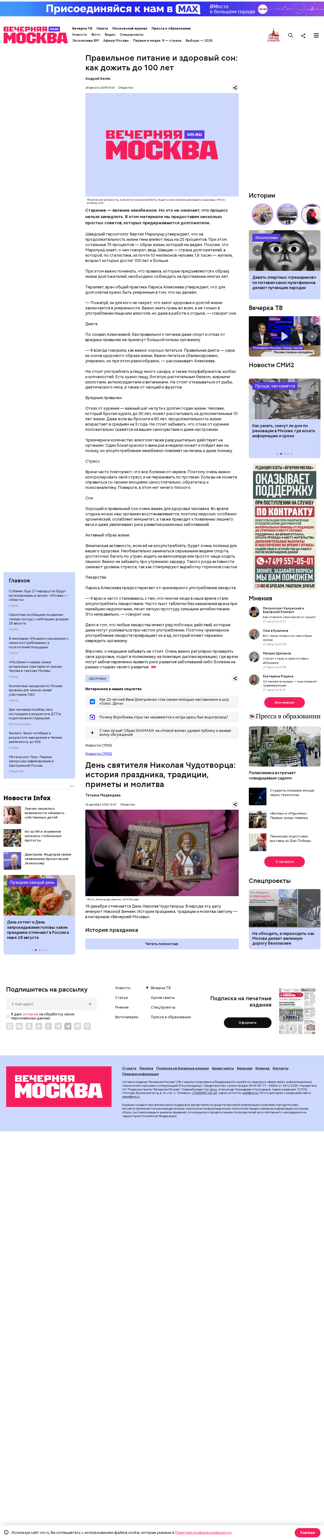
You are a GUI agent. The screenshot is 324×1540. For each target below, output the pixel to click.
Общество (16, 771)
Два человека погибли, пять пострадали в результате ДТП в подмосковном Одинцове (35, 713)
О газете (129, 1068)
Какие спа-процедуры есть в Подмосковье (284, 250)
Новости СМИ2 (98, 753)
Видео (110, 34)
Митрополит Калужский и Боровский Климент (283, 610)
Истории (262, 195)
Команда (262, 1068)
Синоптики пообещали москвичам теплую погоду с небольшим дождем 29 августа (39, 619)
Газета (102, 28)
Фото (96, 34)
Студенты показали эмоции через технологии (292, 793)
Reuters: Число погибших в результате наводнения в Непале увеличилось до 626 (35, 737)
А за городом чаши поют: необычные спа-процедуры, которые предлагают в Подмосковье (280, 285)
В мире (14, 747)
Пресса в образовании (171, 28)
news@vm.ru (131, 1097)
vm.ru (213, 1089)
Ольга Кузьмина (276, 630)
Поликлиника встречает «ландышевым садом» (272, 775)
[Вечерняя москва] (59, 1086)
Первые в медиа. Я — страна (157, 40)
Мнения (260, 598)
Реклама (146, 1068)
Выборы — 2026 (199, 40)
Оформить (248, 1022)
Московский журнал (129, 28)
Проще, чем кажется (275, 386)
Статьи (121, 998)
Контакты (281, 1068)
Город (13, 605)
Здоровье (97, 678)
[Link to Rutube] (77, 1026)
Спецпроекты (131, 34)
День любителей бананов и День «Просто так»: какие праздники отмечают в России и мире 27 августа (38, 930)
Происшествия (19, 724)
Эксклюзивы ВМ (85, 40)
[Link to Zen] (38, 1026)
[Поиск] (291, 35)
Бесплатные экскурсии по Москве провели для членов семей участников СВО (35, 690)
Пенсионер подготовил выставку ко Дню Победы (290, 838)
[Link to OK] (29, 1026)
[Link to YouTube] (48, 1026)
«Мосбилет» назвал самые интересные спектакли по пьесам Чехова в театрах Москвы (35, 666)
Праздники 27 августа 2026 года (39, 895)
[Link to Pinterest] (87, 1026)
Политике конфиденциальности (203, 1532)
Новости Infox (27, 798)
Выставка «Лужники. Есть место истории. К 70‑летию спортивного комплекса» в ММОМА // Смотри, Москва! (262, 214)
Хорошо (307, 1532)
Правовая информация (140, 1074)
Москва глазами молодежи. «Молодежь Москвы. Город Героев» (284, 336)
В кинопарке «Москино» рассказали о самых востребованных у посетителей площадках (39, 642)
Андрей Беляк (98, 78)
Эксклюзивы (266, 237)
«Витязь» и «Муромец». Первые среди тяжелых (289, 815)
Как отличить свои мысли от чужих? (289, 617)
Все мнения (284, 702)
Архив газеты (163, 998)
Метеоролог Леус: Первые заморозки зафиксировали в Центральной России (31, 761)
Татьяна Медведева (103, 795)
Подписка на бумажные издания (182, 1068)
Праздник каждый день (32, 882)
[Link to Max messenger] (9, 1026)
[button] (12, 895)
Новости (79, 34)
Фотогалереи (126, 1017)
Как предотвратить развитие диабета (284, 399)
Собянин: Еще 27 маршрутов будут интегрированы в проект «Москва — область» (38, 595)
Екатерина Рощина (278, 676)
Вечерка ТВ (82, 28)
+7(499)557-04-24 (204, 1093)
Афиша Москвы (116, 40)
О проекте (285, 862)
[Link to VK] (19, 1026)
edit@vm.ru (250, 1093)
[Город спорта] (273, 35)
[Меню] (316, 35)
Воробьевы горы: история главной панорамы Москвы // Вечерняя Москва (287, 214)
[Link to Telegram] (58, 1026)
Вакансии (244, 1068)
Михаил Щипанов (277, 653)
